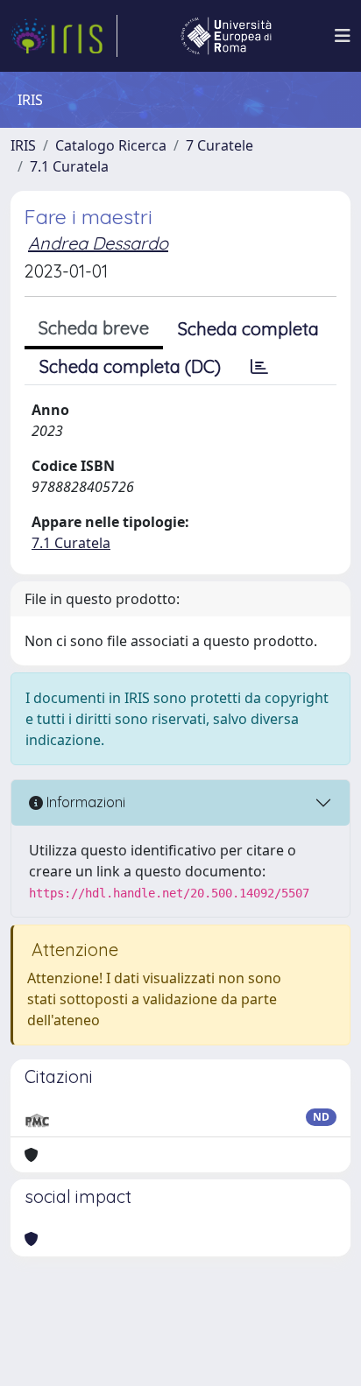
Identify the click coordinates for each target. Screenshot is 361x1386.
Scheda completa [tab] (248, 329)
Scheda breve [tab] (94, 328)
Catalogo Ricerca (110, 145)
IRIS (23, 145)
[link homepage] (64, 36)
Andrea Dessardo (98, 243)
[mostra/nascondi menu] (342, 36)
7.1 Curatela (69, 166)
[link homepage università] (226, 36)
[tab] (259, 366)
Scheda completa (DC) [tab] (130, 366)
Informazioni (84, 802)
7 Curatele (219, 145)
